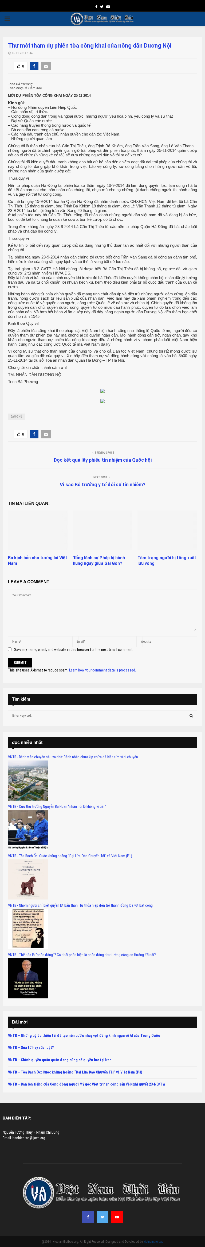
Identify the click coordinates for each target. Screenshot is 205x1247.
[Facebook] (88, 1217)
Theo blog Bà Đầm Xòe (25, 88)
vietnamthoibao (153, 1242)
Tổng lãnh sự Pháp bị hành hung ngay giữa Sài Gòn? (99, 560)
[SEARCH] (191, 715)
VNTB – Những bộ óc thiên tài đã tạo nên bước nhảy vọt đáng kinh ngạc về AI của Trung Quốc (84, 1035)
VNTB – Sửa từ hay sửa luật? (31, 1047)
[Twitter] (102, 1217)
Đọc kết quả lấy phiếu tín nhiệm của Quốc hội (102, 460)
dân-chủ (16, 416)
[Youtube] (117, 1217)
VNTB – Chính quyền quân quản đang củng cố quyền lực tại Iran (60, 1060)
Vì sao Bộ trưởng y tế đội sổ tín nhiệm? (102, 484)
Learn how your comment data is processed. (102, 670)
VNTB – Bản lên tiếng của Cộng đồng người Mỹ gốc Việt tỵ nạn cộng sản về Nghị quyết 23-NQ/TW (86, 1084)
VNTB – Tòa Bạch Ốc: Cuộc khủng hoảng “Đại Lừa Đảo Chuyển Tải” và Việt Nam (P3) (75, 1072)
